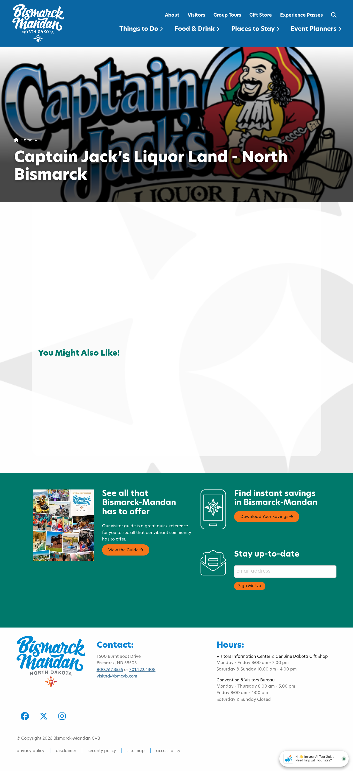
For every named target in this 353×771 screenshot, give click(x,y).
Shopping (52, 356)
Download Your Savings (264, 517)
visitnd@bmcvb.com (117, 676)
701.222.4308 (142, 670)
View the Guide (124, 550)
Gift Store (260, 15)
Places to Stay (253, 29)
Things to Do (139, 29)
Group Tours (227, 15)
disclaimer (66, 751)
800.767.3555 (110, 670)
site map (136, 751)
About (172, 15)
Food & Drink (195, 29)
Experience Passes (301, 15)
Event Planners (314, 29)
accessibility (168, 751)
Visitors (196, 15)
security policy (102, 751)
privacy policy (30, 751)
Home (25, 140)
